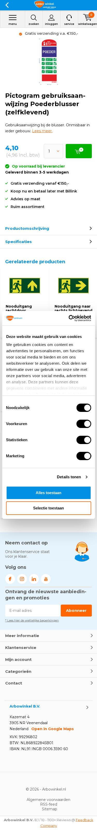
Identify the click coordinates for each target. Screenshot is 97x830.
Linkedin (34, 579)
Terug (7, 5)
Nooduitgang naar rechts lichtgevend (73, 308)
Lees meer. (42, 131)
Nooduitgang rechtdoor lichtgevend (19, 310)
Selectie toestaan (48, 508)
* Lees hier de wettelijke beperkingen (32, 620)
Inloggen (51, 24)
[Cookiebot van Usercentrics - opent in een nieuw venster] (69, 318)
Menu (13, 24)
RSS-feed (48, 804)
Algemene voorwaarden (48, 799)
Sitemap (49, 809)
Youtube (46, 579)
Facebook (10, 579)
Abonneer (76, 610)
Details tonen (69, 477)
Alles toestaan (48, 492)
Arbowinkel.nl (54, 789)
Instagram (22, 579)
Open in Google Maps (52, 729)
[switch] (83, 424)
